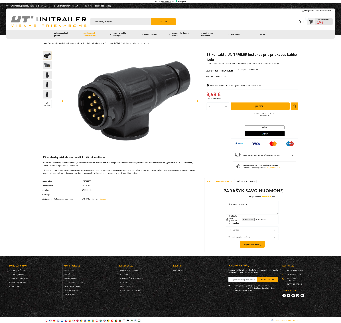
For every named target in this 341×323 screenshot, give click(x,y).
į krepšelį (260, 106)
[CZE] (66, 320)
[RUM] (81, 320)
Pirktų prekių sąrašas (74, 282)
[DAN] (77, 320)
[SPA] (70, 320)
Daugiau (103, 198)
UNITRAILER (253, 69)
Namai (54, 43)
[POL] (46, 320)
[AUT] (97, 320)
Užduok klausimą (247, 181)
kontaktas (15, 286)
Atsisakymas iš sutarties (130, 290)
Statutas (123, 282)
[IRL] (93, 320)
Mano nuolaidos (72, 290)
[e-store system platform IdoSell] (284, 320)
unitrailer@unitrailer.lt (67, 5)
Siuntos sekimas (17, 274)
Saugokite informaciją (129, 270)
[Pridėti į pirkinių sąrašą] (294, 106)
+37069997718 (273, 167)
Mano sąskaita (72, 265)
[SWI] (112, 320)
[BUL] (131, 320)
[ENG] (58, 320)
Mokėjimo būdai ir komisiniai (131, 278)
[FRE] (50, 320)
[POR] (116, 320)
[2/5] (265, 196)
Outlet (263, 34)
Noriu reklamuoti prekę (21, 278)
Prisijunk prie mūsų (238, 265)
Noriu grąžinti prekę (19, 282)
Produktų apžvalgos (219, 181)
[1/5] (263, 196)
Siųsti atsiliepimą (252, 244)
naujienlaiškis (70, 294)
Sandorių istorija (72, 286)
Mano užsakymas (18, 265)
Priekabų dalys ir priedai (61, 34)
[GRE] (135, 320)
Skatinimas (235, 34)
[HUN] (139, 320)
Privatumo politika (127, 286)
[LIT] (120, 320)
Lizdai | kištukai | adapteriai (92, 43)
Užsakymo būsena (18, 270)
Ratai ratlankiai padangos (119, 34)
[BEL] (108, 320)
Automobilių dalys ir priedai (180, 34)
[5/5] (270, 196)
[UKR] (89, 320)
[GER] (54, 320)
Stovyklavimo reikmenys (207, 34)
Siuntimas (124, 274)
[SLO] (104, 320)
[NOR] (85, 320)
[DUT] (62, 320)
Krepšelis (69, 274)
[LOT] (124, 320)
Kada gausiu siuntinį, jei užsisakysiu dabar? (261, 155)
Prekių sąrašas (71, 278)
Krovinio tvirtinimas (150, 34)
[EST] (128, 320)
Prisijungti (309, 10)
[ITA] (74, 320)
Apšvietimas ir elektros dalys (90, 34)
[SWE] (101, 320)
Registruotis (325, 10)
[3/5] (267, 196)
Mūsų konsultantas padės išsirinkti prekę (261, 166)
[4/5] (268, 196)
